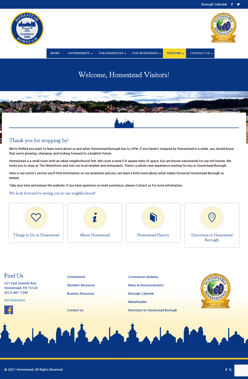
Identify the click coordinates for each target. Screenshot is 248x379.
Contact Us (75, 310)
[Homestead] (28, 28)
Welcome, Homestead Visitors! (89, 301)
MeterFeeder (137, 301)
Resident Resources (81, 285)
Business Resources (80, 293)
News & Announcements (146, 285)
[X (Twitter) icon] (230, 369)
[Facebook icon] (226, 369)
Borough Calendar (214, 4)
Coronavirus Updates (143, 276)
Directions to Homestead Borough (152, 310)
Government (76, 276)
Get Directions (14, 300)
